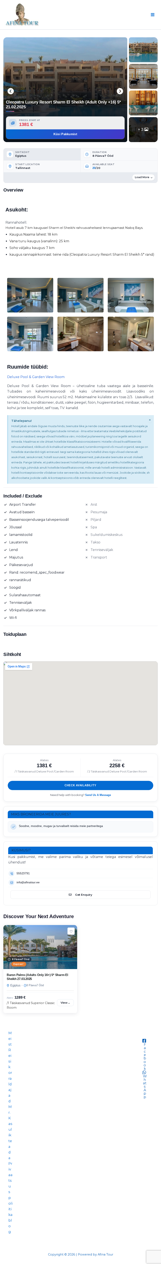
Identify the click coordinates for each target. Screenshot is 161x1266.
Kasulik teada (10, 1138)
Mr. (10, 1109)
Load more (142, 177)
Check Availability (80, 785)
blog (10, 1226)
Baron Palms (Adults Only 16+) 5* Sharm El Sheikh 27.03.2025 (37, 977)
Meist (10, 1038)
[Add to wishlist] (71, 931)
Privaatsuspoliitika (10, 1189)
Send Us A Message (98, 795)
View (65, 1002)
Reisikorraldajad (10, 1075)
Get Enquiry (83, 894)
